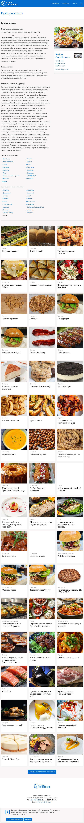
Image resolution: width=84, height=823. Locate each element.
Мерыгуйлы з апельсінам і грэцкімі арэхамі (41, 523)
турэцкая (30, 210)
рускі (29, 196)
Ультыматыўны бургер (40, 590)
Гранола (33, 318)
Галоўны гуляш (9, 556)
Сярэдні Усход (8, 213)
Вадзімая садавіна (10, 251)
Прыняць (28, 819)
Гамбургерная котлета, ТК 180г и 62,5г (70, 591)
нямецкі (5, 199)
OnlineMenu (55, 3)
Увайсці (74, 3)
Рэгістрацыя (65, 3)
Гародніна (30, 167)
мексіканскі (31, 201)
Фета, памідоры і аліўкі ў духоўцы (69, 286)
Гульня (29, 162)
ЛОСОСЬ (6, 691)
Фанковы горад (9, 590)
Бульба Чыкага (36, 420)
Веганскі (6, 178)
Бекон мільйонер (37, 352)
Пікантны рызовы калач (68, 657)
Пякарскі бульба (37, 556)
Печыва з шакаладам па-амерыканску (69, 455)
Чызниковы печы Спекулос (10, 387)
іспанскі (29, 199)
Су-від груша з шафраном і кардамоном (41, 726)
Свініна (29, 159)
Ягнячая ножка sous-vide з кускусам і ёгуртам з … (42, 760)
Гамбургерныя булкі (11, 352)
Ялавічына (6, 159)
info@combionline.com (44, 802)
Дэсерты (6, 170)
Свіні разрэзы (64, 352)
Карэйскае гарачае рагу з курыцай (69, 624)
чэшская (6, 190)
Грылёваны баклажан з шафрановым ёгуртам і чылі (40, 693)
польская (30, 213)
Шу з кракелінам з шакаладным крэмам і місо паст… (12, 524)
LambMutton (31, 176)
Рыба (29, 164)
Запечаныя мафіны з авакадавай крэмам (11, 624)
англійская (30, 204)
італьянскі (30, 193)
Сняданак (30, 173)
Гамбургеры (63, 318)
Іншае (5, 181)
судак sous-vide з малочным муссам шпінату (66, 524)
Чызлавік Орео (64, 386)
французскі (7, 193)
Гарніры (6, 167)
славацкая (30, 190)
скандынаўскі (7, 204)
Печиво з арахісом (10, 420)
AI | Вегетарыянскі (66, 556)
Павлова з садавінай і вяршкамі (67, 726)
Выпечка (30, 170)
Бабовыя (30, 178)
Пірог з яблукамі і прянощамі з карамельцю (13, 489)
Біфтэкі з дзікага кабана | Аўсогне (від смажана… (41, 624)
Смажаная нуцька (38, 454)
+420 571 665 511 (36, 800)
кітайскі (5, 196)
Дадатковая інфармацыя (14, 819)
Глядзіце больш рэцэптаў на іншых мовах (42, 772)
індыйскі (6, 207)
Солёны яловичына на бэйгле (12, 286)
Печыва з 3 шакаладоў (40, 386)
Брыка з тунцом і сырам (41, 285)
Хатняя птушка (8, 162)
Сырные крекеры (10, 318)
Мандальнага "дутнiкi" (12, 725)
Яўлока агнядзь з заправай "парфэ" (65, 692)
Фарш (5, 164)
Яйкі (4, 173)
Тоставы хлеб (36, 251)
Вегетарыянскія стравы (11, 176)
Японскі (5, 210)
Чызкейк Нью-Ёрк (10, 759)
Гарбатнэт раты (9, 454)
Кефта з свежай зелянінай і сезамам (69, 489)
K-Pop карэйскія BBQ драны (40, 658)
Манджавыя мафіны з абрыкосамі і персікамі (68, 760)
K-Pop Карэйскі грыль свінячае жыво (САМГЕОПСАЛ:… (12, 660)
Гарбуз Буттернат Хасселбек (38, 489)
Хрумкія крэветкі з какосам (66, 252)
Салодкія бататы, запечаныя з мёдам (66, 421)
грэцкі (5, 201)
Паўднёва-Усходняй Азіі (35, 207)
